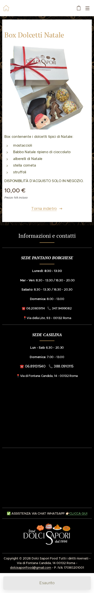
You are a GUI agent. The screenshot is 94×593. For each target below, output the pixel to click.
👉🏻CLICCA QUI (76, 513)
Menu (87, 8)
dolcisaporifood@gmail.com (30, 568)
